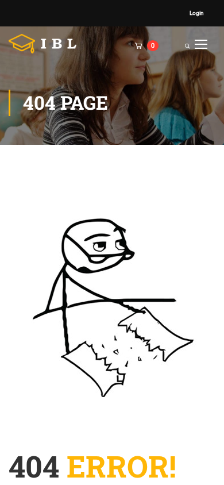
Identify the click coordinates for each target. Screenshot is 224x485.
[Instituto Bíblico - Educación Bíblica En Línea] (46, 43)
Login (197, 13)
